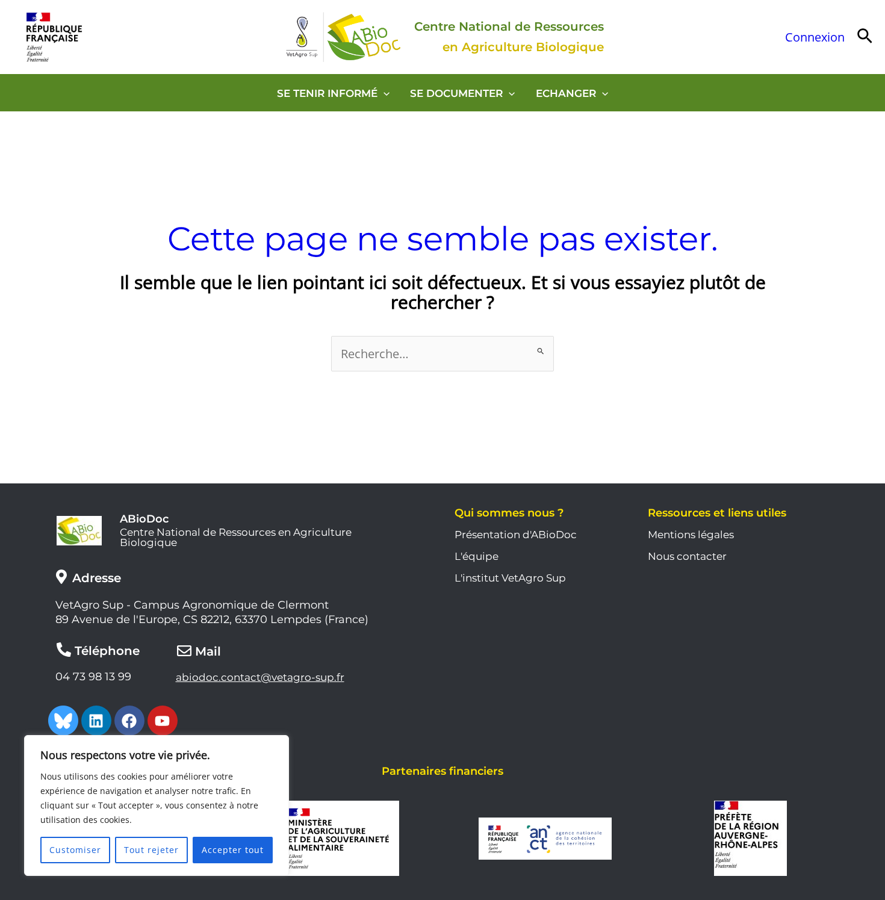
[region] (156, 805)
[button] (865, 37)
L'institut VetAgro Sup (510, 578)
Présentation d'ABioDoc (516, 535)
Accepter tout (233, 849)
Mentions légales (691, 535)
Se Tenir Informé (327, 93)
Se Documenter (456, 93)
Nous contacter (687, 556)
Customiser (75, 849)
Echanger (566, 93)
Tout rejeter (151, 849)
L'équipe (476, 556)
